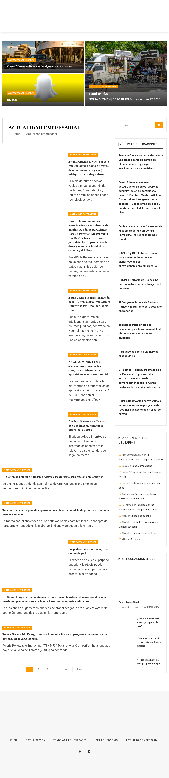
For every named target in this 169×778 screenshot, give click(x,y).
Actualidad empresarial (124, 27)
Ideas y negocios (53, 27)
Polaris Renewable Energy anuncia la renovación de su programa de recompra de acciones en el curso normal (140, 407)
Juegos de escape (141, 515)
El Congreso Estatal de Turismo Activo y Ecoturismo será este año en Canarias (52, 476)
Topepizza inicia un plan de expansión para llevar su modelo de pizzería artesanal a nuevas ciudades (140, 331)
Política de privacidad (120, 773)
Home (16, 134)
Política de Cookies (142, 773)
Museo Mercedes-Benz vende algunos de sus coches (39, 66)
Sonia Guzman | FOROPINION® (110, 99)
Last (79, 669)
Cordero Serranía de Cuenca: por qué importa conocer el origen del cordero (87, 425)
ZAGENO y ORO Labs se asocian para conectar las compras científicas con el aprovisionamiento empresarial (138, 260)
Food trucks (98, 94)
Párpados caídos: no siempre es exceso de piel (138, 354)
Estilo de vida (27, 27)
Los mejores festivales (145, 533)
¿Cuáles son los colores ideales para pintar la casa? (148, 622)
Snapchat (12, 99)
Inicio (9, 27)
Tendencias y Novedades (86, 27)
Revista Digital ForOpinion (80, 773)
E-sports (136, 539)
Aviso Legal (101, 773)
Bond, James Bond (142, 465)
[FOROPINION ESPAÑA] (47, 11)
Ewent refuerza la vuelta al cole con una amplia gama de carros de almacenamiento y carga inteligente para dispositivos (141, 162)
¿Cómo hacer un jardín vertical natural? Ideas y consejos (149, 642)
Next (67, 669)
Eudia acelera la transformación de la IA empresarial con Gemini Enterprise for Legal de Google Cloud (140, 233)
